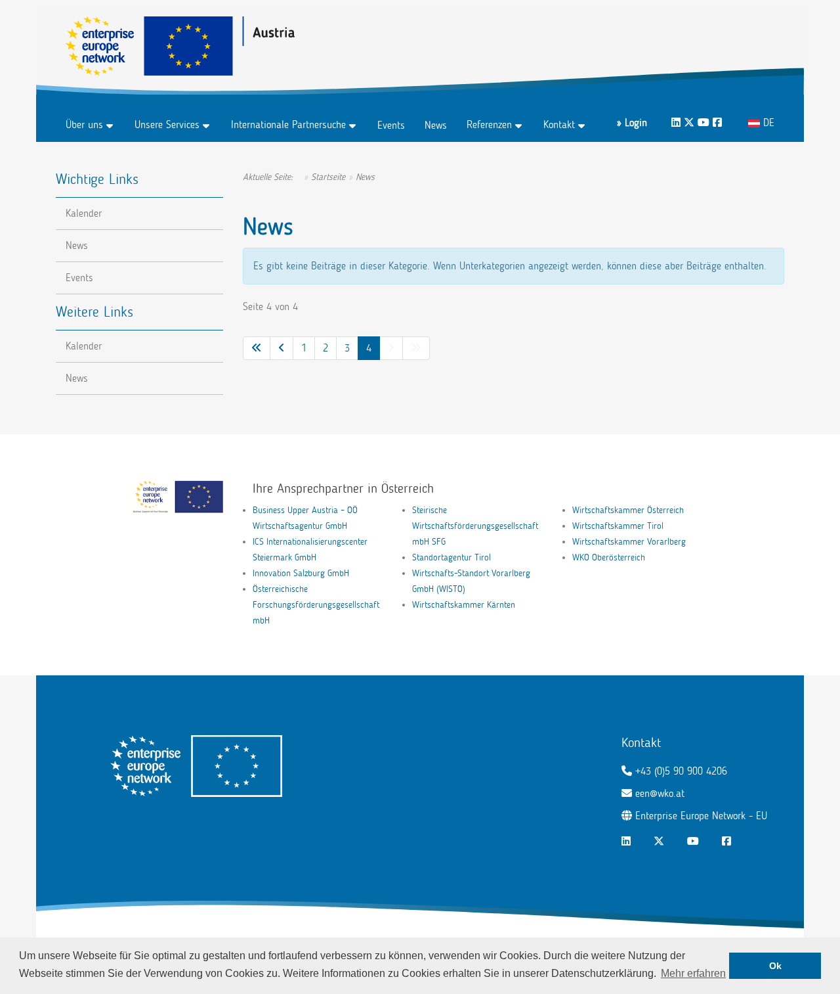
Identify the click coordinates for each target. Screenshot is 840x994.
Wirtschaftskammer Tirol (617, 525)
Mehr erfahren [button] (693, 973)
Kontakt (559, 124)
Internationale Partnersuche (288, 124)
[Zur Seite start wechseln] (256, 348)
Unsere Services (167, 124)
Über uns (84, 124)
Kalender (84, 213)
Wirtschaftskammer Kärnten (463, 604)
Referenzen (489, 124)
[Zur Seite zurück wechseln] (281, 348)
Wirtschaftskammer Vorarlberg (629, 541)
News (436, 125)
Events (391, 125)
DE (767, 122)
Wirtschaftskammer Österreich (628, 510)
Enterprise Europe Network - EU (701, 815)
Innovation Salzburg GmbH (301, 573)
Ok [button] (775, 965)
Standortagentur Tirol (451, 557)
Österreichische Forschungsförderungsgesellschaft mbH (316, 604)
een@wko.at (659, 793)
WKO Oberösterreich (608, 557)
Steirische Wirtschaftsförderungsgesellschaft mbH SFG (475, 526)
